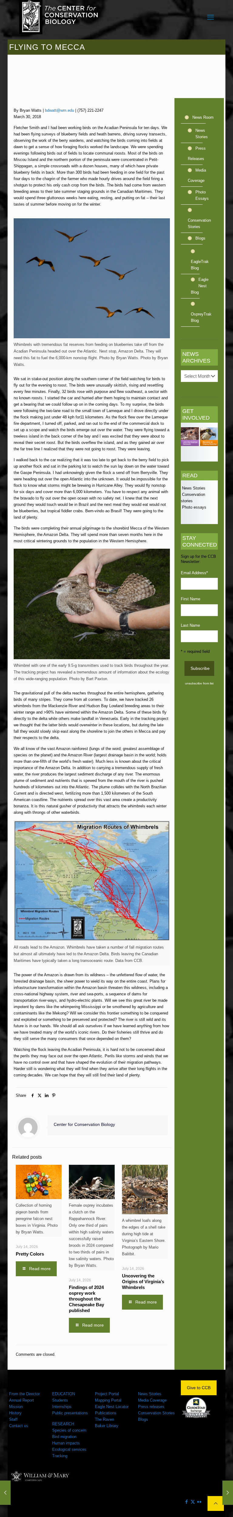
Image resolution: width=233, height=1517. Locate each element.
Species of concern (69, 1430)
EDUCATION (63, 1394)
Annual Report (21, 1400)
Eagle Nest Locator (112, 1406)
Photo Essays (202, 195)
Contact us (18, 1425)
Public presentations (70, 1413)
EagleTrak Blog (200, 264)
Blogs (200, 238)
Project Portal (107, 1394)
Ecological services (69, 1449)
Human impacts (66, 1443)
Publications (105, 1413)
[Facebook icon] (186, 1501)
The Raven (104, 1419)
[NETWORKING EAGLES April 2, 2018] (227, 1493)
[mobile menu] (210, 17)
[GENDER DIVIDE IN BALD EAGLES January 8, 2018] (5, 1493)
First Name (190, 599)
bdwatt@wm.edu (59, 110)
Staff (13, 1419)
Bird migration (64, 1436)
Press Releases (197, 153)
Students (60, 1400)
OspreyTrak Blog (200, 317)
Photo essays (193, 507)
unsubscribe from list (199, 683)
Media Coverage (197, 175)
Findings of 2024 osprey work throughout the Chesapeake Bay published (86, 1299)
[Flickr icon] (199, 1501)
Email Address (194, 573)
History (15, 1413)
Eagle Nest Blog (199, 286)
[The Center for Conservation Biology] (59, 17)
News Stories (201, 133)
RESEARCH (63, 1424)
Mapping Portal (108, 1400)
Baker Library (106, 1425)
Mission (16, 1406)
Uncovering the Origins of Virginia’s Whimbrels (143, 1281)
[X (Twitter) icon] (193, 1501)
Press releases (151, 1406)
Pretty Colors (30, 1253)
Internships (62, 1406)
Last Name (190, 625)
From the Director (24, 1394)
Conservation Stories (199, 223)
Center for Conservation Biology (84, 1124)
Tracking (59, 1456)
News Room (203, 117)
